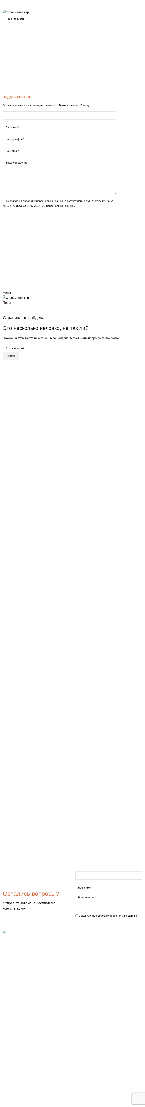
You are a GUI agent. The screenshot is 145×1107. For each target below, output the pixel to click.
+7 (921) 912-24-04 (16, 2)
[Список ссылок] (108, 969)
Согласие (12, 200)
